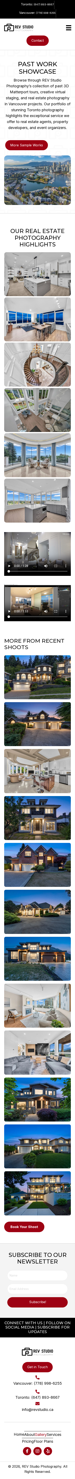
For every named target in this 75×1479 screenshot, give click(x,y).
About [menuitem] (29, 1434)
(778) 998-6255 (46, 12)
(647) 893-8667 (44, 4)
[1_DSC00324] (37, 410)
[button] (37, 1302)
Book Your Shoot (24, 1227)
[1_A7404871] (37, 455)
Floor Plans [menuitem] (43, 1441)
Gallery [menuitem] (41, 1434)
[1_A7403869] (37, 501)
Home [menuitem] (19, 1434)
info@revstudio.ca (37, 1409)
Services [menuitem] (54, 1434)
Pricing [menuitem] (28, 1441)
